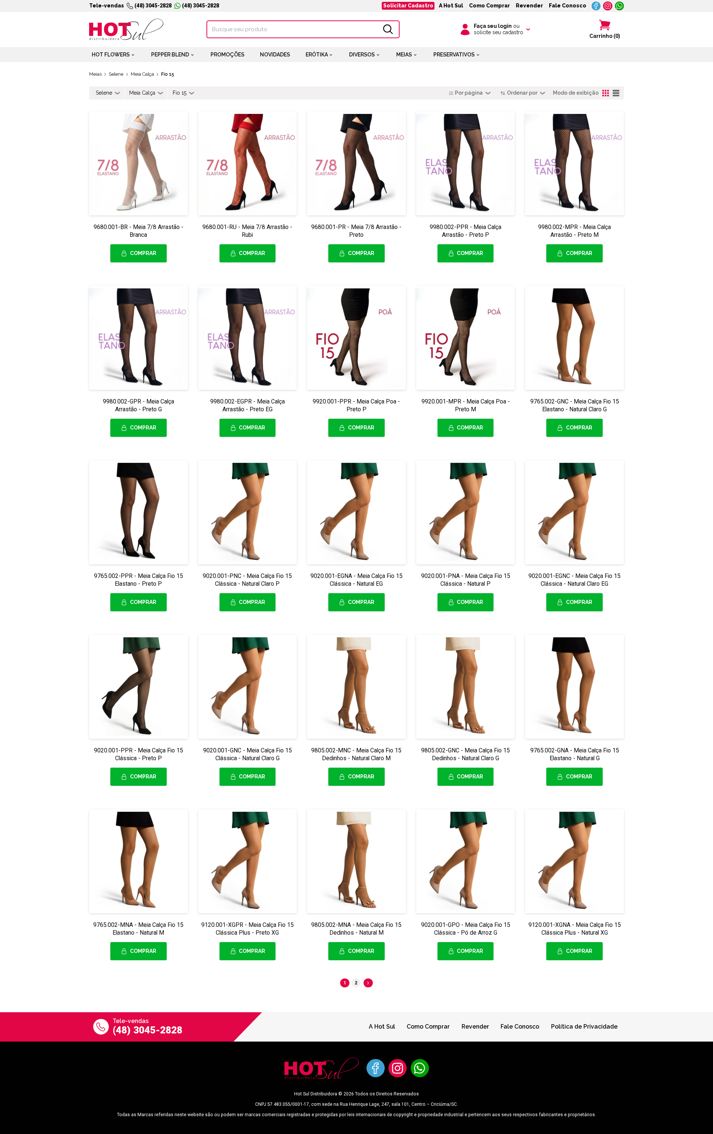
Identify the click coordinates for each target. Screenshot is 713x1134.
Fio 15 (167, 74)
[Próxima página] (368, 983)
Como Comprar (489, 6)
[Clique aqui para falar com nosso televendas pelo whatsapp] (619, 6)
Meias (95, 74)
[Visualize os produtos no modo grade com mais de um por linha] (606, 93)
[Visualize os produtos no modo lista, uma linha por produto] (616, 93)
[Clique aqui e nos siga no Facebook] (596, 6)
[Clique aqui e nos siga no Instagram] (607, 6)
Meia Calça (142, 74)
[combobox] (107, 93)
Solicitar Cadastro (408, 6)
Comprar (143, 253)
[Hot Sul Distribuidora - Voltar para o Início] (126, 29)
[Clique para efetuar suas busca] (388, 29)
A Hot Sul (451, 6)
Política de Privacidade (584, 1026)
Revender (529, 6)
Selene (116, 74)
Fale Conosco (567, 6)
